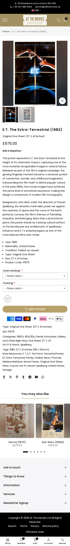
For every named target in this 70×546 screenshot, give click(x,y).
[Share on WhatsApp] (42, 377)
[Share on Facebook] (4, 377)
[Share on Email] (36, 377)
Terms (23, 526)
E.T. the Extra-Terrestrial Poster (45, 353)
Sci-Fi (23, 365)
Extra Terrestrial (15, 357)
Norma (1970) (17, 442)
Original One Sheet (51, 361)
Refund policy (51, 526)
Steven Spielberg (37, 365)
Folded (39, 357)
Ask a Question (12, 150)
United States (56, 365)
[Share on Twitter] (10, 377)
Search (12, 526)
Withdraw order (35, 532)
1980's (20, 336)
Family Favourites (46, 336)
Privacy (35, 526)
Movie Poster (31, 361)
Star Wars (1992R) (53, 442)
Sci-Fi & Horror (11, 344)
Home (6, 31)
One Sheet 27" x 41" (39, 340)
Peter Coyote (10, 365)
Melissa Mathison (13, 361)
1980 (12, 349)
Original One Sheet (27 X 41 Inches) (31, 326)
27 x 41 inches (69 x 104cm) (32, 349)
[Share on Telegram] (29, 377)
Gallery (62, 336)
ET (4, 357)
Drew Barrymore (12, 353)
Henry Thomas (52, 357)
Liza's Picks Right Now (15, 340)
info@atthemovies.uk (49, 6)
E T (24, 353)
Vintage (7, 370)
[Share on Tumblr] (23, 377)
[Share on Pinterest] (17, 377)
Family (30, 357)
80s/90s (30, 336)
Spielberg (26, 344)
